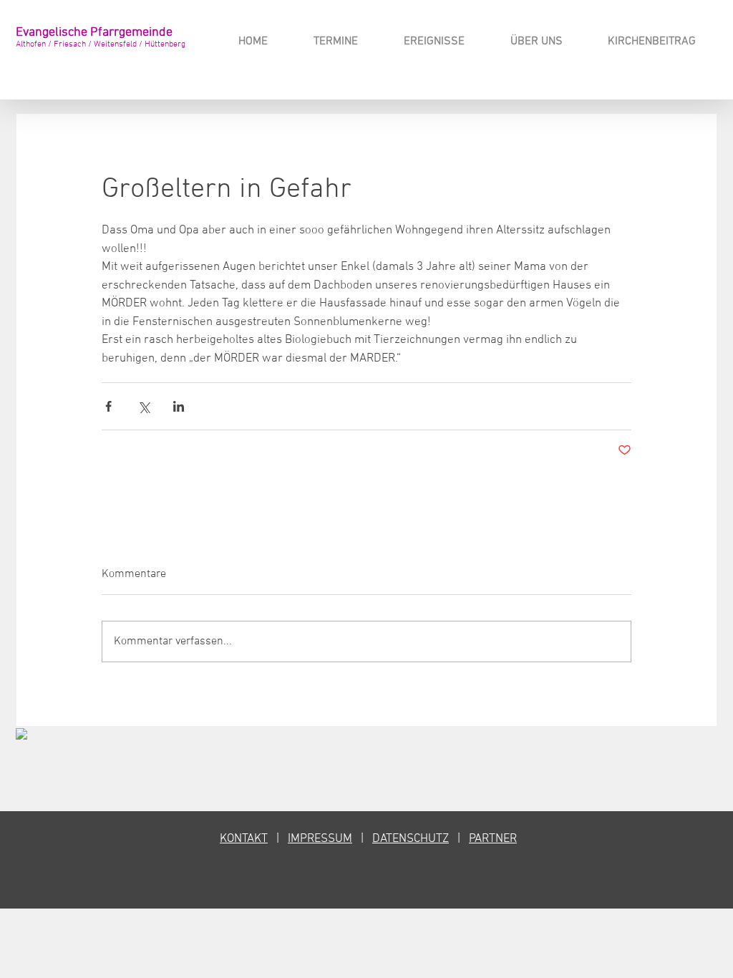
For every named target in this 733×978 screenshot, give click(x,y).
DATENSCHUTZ (410, 839)
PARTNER (493, 839)
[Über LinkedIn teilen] (178, 406)
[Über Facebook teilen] (108, 406)
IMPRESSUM (320, 839)
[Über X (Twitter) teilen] (143, 406)
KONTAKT (244, 839)
